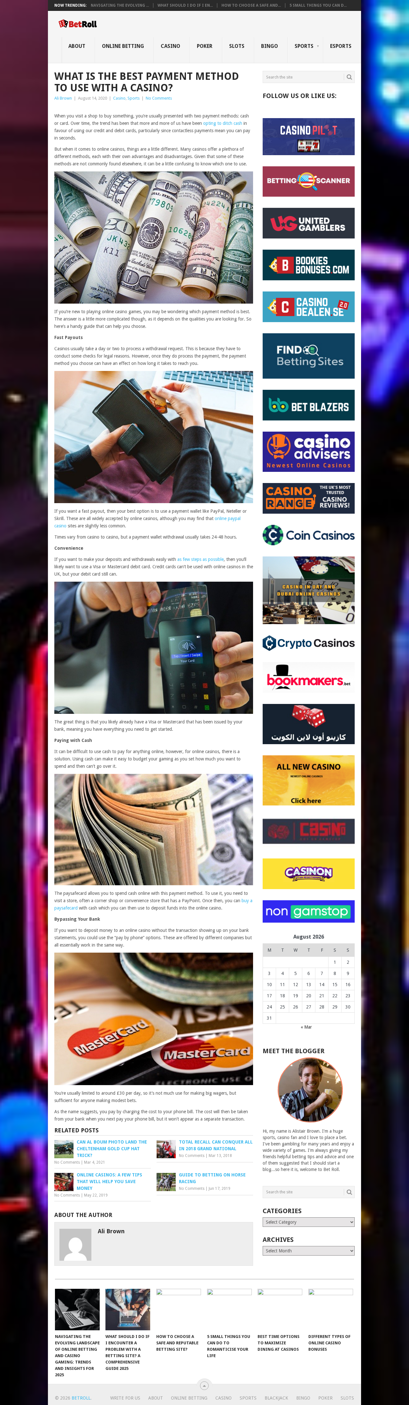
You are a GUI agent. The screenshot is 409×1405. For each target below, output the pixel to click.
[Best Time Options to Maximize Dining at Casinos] (280, 1309)
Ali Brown (63, 98)
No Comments (159, 98)
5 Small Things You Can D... (318, 5)
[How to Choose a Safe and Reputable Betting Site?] (178, 1309)
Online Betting (123, 46)
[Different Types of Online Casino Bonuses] (330, 1309)
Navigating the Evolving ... (120, 5)
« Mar (306, 1027)
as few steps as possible (200, 559)
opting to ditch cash (222, 123)
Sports (304, 46)
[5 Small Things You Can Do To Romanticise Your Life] (229, 1309)
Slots (236, 46)
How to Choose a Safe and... (251, 5)
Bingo (269, 46)
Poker (204, 46)
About (76, 46)
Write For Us (125, 1398)
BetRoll (81, 1398)
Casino (170, 46)
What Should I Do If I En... (185, 5)
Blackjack (276, 1398)
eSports (340, 46)
